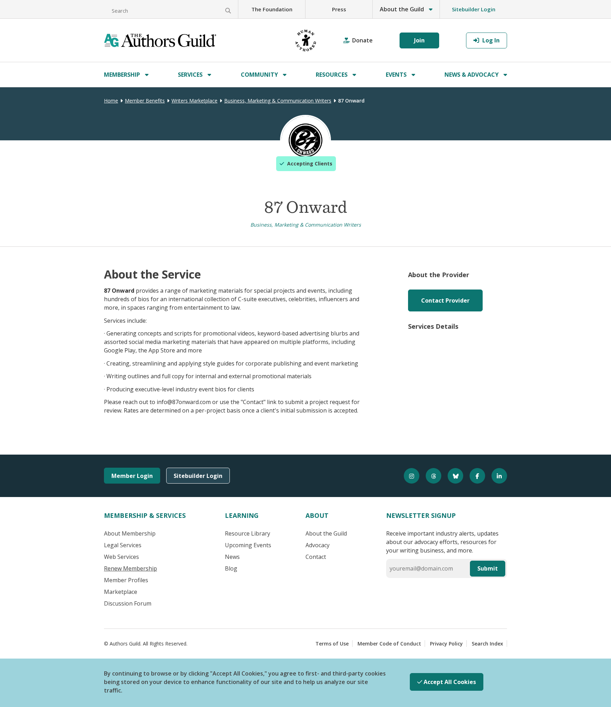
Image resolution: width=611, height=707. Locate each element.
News (232, 557)
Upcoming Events (248, 545)
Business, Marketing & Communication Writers (277, 100)
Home (111, 100)
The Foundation (271, 9)
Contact (316, 557)
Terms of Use (332, 643)
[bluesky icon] (452, 476)
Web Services (121, 557)
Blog (231, 568)
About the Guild (326, 533)
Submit (487, 568)
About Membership (130, 533)
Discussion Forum (127, 603)
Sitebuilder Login (473, 9)
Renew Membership (130, 568)
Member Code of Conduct (389, 643)
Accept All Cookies (449, 682)
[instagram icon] (408, 476)
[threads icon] (430, 476)
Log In (490, 40)
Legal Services (122, 545)
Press (339, 9)
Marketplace (120, 592)
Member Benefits (145, 100)
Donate (362, 40)
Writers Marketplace (194, 100)
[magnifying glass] (228, 11)
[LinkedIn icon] (496, 476)
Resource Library (247, 533)
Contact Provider (445, 300)
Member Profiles (126, 580)
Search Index (487, 643)
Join (419, 40)
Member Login (132, 476)
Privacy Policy (446, 643)
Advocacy (318, 545)
